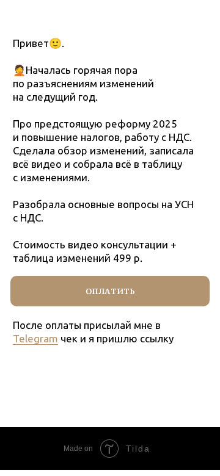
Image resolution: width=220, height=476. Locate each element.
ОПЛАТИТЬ (110, 291)
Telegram (35, 338)
